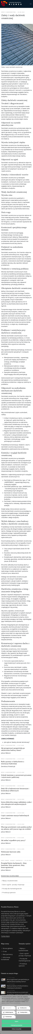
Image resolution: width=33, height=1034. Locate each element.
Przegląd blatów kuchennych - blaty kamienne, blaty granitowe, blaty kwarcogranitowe (14, 865)
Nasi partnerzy (7, 954)
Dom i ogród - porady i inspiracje (13, 885)
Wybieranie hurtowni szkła (10, 852)
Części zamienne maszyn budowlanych (15, 815)
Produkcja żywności (9, 893)
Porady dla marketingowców (12, 889)
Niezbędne (8, 1008)
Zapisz (16, 1021)
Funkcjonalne (23, 1012)
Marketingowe (9, 1012)
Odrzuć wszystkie (16, 1029)
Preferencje (8, 1016)
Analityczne (23, 1008)
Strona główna (7, 948)
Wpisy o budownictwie (9, 881)
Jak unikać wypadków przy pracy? (13, 840)
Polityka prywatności (14, 1003)
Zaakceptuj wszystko (16, 1025)
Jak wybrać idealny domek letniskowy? (16, 742)
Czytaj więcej (5, 936)
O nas (4, 951)
